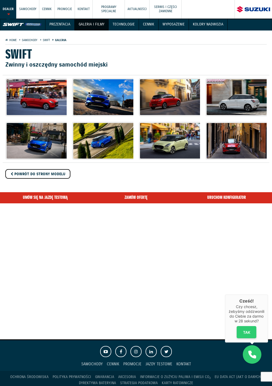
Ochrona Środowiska (29, 377)
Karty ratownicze (177, 383)
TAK (246, 332)
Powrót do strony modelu (39, 174)
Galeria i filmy (91, 24)
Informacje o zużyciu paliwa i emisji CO (175, 377)
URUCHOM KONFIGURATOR (226, 197)
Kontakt (84, 9)
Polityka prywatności (72, 377)
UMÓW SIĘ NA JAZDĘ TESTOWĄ (45, 197)
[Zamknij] (268, 294)
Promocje (64, 9)
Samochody (27, 9)
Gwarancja (104, 377)
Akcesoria (127, 377)
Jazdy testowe (159, 364)
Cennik (148, 24)
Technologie (124, 24)
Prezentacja (59, 24)
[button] (252, 354)
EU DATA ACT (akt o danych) (238, 377)
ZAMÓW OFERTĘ (136, 197)
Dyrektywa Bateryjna (97, 383)
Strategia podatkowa (139, 383)
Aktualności (137, 9)
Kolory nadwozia (208, 24)
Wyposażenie (174, 24)
